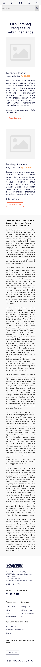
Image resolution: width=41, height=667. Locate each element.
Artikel (8, 610)
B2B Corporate (11, 626)
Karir (7, 613)
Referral (8, 633)
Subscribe (12, 652)
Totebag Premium (16, 164)
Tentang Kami (10, 607)
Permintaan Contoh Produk (15, 630)
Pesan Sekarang (15, 118)
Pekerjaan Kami (11, 616)
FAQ (21, 616)
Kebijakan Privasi (26, 610)
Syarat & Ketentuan (27, 613)
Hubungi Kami (25, 607)
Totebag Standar (16, 73)
